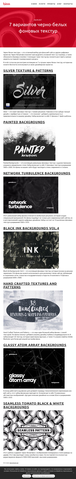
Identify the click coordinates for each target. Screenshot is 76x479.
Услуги (42, 4)
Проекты (51, 4)
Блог (59, 4)
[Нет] (74, 473)
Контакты (68, 4)
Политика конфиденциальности (43, 476)
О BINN (34, 4)
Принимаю (26, 476)
